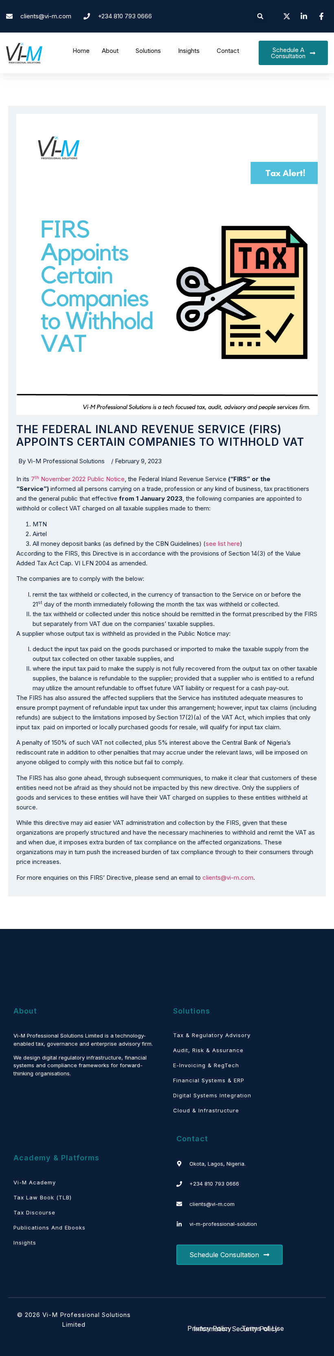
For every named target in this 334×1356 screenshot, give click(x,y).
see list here (223, 543)
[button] (260, 16)
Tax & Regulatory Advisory (211, 1035)
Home (81, 51)
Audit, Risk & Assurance (208, 1050)
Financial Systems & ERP (208, 1080)
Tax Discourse (34, 1212)
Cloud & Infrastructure (206, 1110)
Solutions (148, 51)
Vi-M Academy (34, 1182)
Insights (189, 51)
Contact (228, 51)
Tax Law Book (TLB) (42, 1197)
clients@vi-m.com (227, 877)
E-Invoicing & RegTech (206, 1065)
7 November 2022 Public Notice (78, 479)
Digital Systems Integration (212, 1095)
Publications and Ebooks (49, 1227)
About (110, 51)
